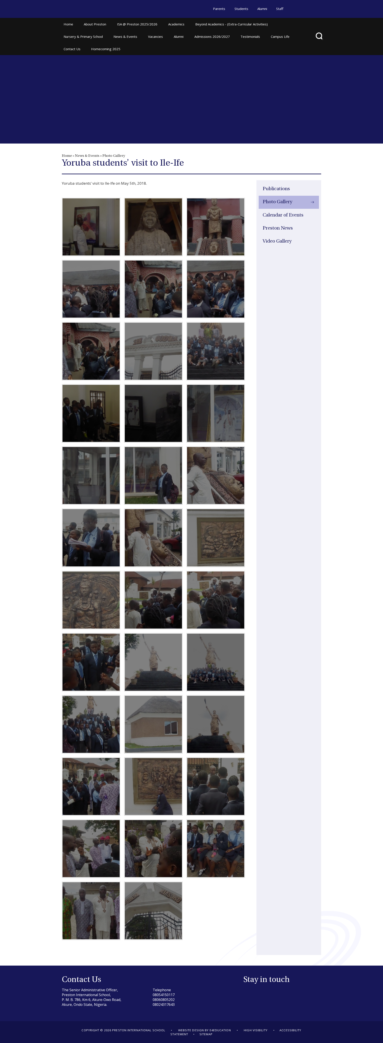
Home (67, 156)
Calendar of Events (283, 215)
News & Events (87, 156)
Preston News (278, 228)
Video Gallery (277, 241)
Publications (276, 189)
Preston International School (83, 9)
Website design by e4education (204, 1030)
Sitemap (206, 1034)
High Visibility (256, 1030)
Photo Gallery (113, 156)
